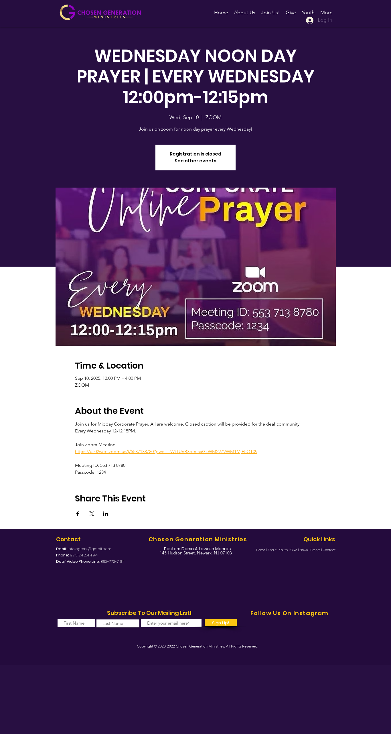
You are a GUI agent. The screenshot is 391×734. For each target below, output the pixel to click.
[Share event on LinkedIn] (105, 513)
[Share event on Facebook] (77, 513)
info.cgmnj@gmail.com (89, 549)
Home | (262, 550)
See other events (195, 161)
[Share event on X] (91, 513)
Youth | (285, 550)
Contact (329, 550)
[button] (270, 10)
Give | (295, 550)
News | (305, 550)
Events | (316, 550)
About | (273, 550)
